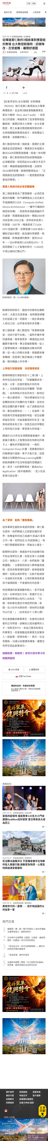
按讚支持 (35, 669)
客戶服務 (36, 1095)
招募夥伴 (10, 1098)
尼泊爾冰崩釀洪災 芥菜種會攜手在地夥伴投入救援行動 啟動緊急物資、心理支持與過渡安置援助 (23, 864)
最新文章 (8, 12)
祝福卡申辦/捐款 (26, 1102)
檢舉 (44, 51)
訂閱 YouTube (25, 676)
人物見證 (36, 12)
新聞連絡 (23, 1091)
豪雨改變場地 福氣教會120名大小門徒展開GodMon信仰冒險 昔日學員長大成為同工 (23, 819)
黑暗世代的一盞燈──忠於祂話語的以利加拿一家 (23, 907)
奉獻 (33, 3)
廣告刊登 (10, 1095)
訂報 (28, 3)
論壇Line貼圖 (9, 1117)
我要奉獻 (14, 690)
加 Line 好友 (13, 669)
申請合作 (23, 1095)
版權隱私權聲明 (26, 1098)
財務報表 (10, 1102)
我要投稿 (36, 1091)
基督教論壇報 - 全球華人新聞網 (7, 3)
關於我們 (10, 1091)
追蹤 (35, 52)
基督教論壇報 (22, 12)
